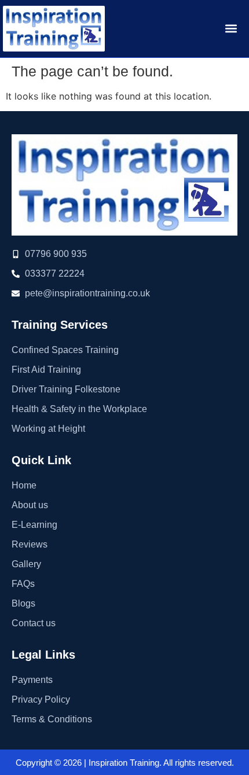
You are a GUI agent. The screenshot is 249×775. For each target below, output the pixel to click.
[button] (230, 28)
